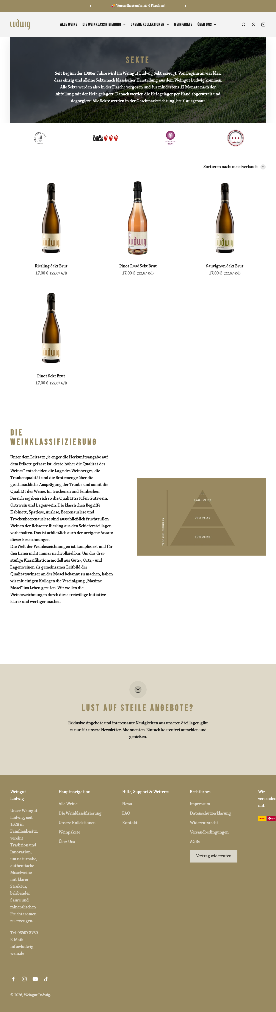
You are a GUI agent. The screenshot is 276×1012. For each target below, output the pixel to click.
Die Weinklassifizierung (102, 24)
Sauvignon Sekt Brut (224, 266)
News (127, 804)
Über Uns (205, 24)
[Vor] (186, 6)
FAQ (126, 813)
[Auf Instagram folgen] (24, 979)
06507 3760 (27, 933)
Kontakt (130, 823)
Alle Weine (68, 24)
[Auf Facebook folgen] (13, 979)
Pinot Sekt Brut (51, 376)
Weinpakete (183, 24)
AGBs (195, 842)
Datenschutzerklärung (210, 813)
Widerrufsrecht (204, 823)
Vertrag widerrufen (213, 856)
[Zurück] (90, 6)
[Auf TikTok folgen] (46, 979)
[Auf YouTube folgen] (35, 979)
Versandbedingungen (209, 832)
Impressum (200, 804)
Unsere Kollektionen (148, 24)
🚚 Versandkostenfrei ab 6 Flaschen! (138, 6)
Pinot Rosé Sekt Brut (138, 266)
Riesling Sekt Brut (51, 266)
